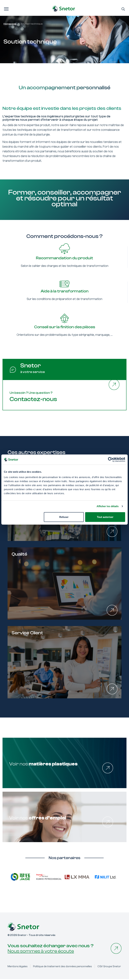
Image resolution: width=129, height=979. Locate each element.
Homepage (10, 24)
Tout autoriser (105, 516)
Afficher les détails (108, 506)
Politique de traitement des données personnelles (62, 966)
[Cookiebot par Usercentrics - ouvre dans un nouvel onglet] (110, 459)
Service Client (27, 632)
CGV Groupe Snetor (109, 966)
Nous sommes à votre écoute (41, 951)
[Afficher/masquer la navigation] (6, 8)
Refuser (64, 516)
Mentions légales (18, 966)
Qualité (19, 554)
